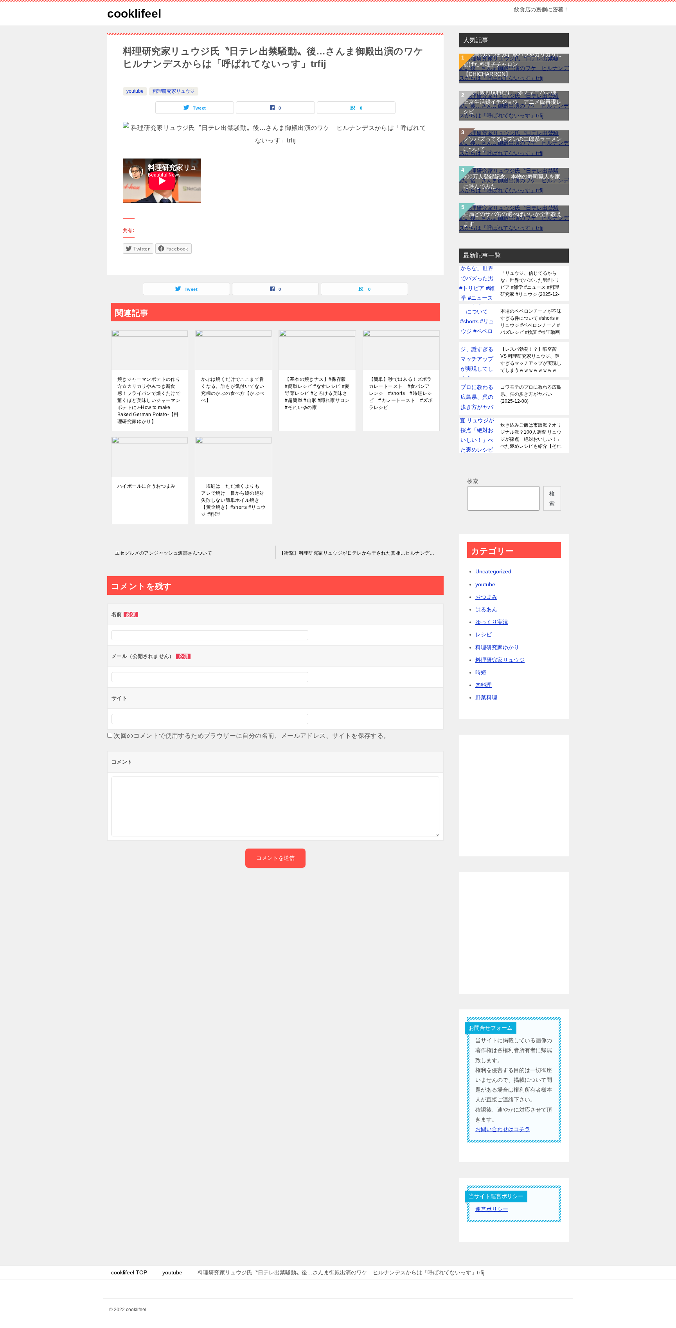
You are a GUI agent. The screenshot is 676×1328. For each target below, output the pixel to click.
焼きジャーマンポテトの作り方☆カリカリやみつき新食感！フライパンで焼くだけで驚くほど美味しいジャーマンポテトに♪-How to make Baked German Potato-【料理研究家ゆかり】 (148, 400)
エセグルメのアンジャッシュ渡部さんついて (163, 553)
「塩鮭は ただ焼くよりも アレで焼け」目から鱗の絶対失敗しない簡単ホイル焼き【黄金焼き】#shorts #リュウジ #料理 (233, 500)
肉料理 (483, 685)
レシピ (483, 634)
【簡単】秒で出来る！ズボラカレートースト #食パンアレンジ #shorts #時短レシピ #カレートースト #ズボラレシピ (401, 393)
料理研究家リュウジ (174, 91)
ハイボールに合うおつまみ (146, 486)
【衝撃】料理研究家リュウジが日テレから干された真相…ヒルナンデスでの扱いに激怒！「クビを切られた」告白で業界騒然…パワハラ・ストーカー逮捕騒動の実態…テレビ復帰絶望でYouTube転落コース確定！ (361, 553)
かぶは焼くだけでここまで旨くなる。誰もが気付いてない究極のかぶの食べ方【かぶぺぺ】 (232, 390)
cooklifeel (134, 13)
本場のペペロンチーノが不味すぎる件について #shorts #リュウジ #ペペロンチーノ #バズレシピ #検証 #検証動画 (530, 321)
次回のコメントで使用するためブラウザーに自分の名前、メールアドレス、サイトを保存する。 (252, 735)
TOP (129, 1272)
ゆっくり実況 (491, 622)
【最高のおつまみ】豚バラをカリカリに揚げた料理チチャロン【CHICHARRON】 (512, 64)
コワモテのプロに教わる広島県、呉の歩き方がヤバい (530, 394)
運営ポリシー (491, 1209)
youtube (135, 91)
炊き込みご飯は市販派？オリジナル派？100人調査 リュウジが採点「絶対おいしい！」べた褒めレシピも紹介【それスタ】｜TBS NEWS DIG (530, 435)
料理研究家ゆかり (497, 647)
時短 (480, 672)
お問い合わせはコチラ (502, 1129)
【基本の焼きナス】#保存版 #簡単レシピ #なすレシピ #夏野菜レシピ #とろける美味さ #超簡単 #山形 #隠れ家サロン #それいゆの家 (317, 393)
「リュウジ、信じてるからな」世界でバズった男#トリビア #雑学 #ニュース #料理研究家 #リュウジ (529, 283)
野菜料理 (486, 697)
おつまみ (486, 597)
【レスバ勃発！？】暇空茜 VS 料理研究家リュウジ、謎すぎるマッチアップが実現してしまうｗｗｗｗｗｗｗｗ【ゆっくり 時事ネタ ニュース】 (530, 359)
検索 (472, 481)
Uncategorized (493, 571)
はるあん (486, 609)
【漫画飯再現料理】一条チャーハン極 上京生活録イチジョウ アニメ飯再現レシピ (512, 102)
